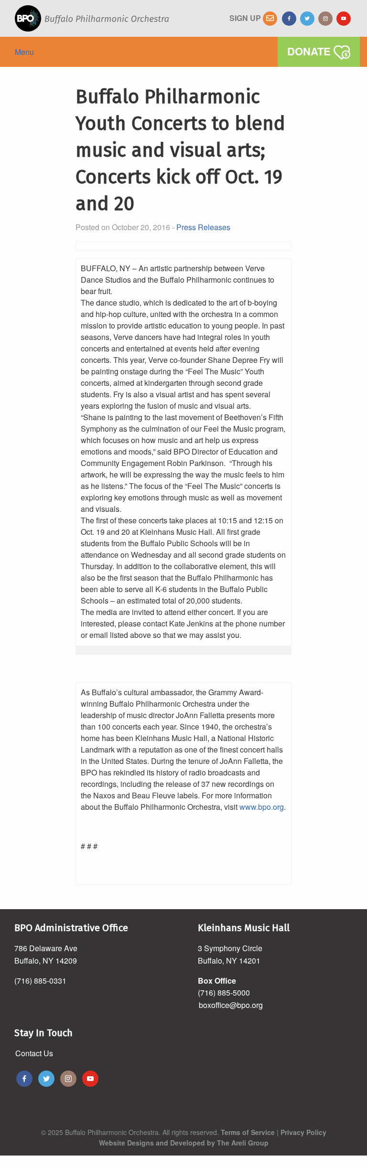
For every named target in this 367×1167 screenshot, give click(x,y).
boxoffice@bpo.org (231, 1004)
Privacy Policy (303, 1132)
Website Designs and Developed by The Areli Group (184, 1142)
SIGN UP (246, 17)
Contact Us (34, 1053)
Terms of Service (248, 1132)
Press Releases (203, 227)
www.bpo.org (261, 806)
